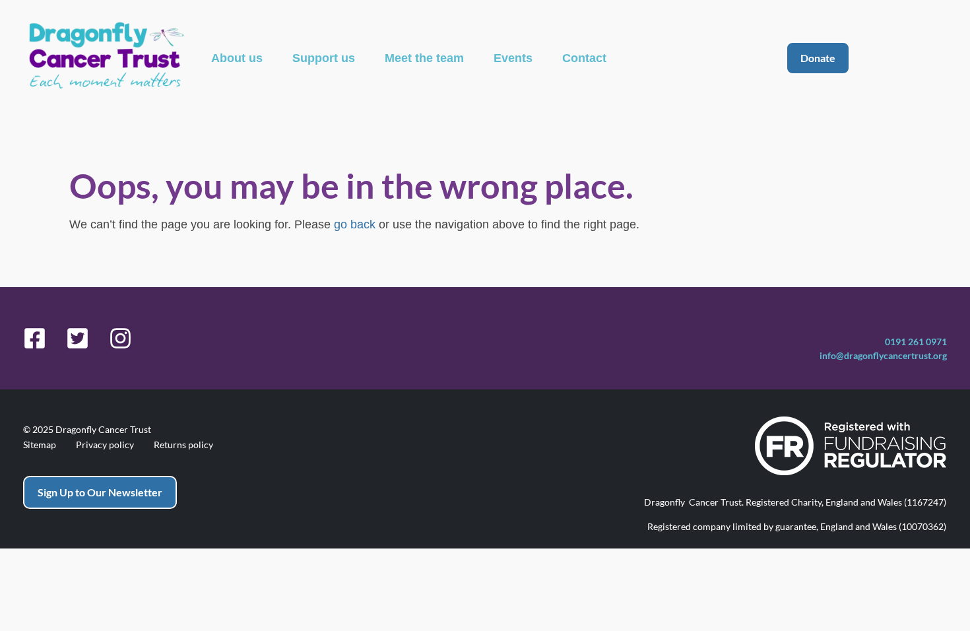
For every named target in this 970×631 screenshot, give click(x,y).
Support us (323, 58)
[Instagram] (120, 338)
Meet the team (424, 58)
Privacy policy (105, 444)
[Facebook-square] (34, 338)
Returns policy (183, 444)
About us (237, 58)
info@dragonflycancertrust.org (883, 355)
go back (354, 224)
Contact (584, 58)
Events (513, 58)
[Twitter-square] (77, 338)
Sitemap (39, 444)
